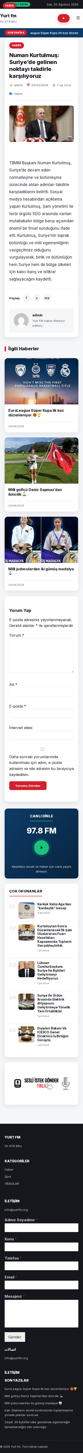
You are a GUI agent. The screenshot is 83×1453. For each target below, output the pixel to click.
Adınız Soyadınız (21, 1220)
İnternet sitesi (20, 727)
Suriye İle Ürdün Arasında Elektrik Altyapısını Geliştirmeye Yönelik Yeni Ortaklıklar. (53, 1003)
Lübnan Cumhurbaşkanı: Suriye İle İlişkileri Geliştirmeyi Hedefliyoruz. (51, 970)
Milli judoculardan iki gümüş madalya (32, 1403)
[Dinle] (41, 847)
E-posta (17, 706)
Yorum (16, 635)
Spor (8, 1176)
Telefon (13, 1258)
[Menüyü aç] (78, 18)
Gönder (14, 1337)
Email (11, 1277)
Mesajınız (15, 1296)
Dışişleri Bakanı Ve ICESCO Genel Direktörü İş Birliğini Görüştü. (52, 1034)
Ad (13, 684)
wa (46, 298)
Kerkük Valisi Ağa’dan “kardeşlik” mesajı (54, 906)
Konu (11, 1239)
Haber (16, 45)
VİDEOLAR (12, 1183)
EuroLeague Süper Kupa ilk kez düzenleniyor (36, 412)
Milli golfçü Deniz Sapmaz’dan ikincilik (32, 1396)
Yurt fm (8, 15)
